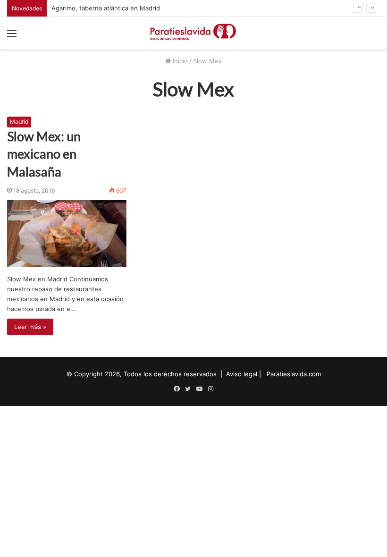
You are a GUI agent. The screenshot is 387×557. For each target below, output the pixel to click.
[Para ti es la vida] (193, 33)
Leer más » (30, 326)
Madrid (19, 121)
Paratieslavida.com (294, 374)
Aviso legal (241, 374)
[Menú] (12, 36)
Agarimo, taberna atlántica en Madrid (105, 8)
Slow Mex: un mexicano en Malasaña (44, 154)
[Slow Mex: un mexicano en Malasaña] (66, 233)
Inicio (179, 61)
